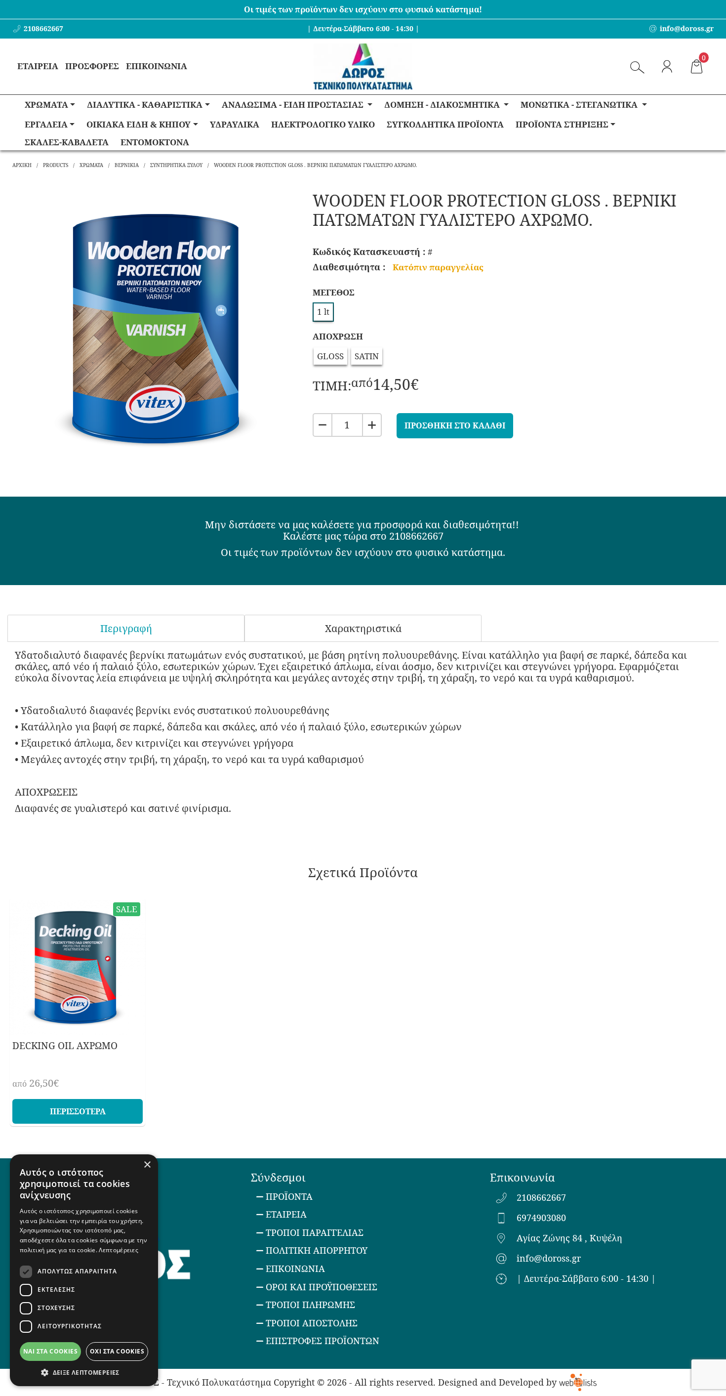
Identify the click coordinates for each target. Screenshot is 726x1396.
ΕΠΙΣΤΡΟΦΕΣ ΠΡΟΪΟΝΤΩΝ (322, 1341)
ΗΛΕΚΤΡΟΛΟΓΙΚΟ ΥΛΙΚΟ (323, 124)
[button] (84, 1371)
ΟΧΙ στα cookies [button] (117, 1351)
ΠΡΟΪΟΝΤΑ (289, 1196)
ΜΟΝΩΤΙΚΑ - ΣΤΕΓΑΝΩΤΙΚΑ (580, 104)
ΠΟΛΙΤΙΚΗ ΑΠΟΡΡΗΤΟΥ (316, 1250)
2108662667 (541, 1197)
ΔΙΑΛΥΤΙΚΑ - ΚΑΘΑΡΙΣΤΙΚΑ (144, 104)
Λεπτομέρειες (118, 1250)
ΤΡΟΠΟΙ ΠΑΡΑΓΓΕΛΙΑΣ (314, 1232)
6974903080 (541, 1218)
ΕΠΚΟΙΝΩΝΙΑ (295, 1268)
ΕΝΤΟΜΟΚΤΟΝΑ (155, 142)
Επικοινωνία (522, 1177)
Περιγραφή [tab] (126, 628)
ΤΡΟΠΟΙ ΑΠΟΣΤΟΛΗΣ (312, 1323)
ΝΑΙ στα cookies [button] (50, 1351)
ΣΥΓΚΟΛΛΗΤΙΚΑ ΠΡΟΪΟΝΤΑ (445, 124)
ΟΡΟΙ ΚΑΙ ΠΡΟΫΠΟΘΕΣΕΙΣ (321, 1287)
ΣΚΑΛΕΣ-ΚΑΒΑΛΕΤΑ (67, 142)
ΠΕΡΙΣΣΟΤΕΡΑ (78, 1111)
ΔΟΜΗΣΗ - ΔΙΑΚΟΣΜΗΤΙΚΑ (443, 104)
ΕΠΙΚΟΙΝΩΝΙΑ (156, 66)
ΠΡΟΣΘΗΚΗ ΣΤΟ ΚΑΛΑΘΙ (454, 425)
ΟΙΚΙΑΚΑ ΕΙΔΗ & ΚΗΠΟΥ (138, 124)
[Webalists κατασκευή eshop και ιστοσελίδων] (577, 1382)
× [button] (147, 1165)
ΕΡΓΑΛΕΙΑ (46, 124)
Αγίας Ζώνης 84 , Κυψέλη (569, 1238)
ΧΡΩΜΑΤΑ (46, 104)
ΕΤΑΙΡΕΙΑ (37, 66)
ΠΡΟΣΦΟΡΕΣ (92, 66)
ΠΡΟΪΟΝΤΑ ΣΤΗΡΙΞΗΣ (562, 124)
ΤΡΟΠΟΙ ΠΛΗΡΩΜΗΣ (310, 1305)
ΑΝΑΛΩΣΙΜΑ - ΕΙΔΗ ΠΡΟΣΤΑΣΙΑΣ (293, 104)
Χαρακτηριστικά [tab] (363, 628)
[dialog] (84, 1270)
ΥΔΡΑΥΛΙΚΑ (234, 124)
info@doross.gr (549, 1258)
